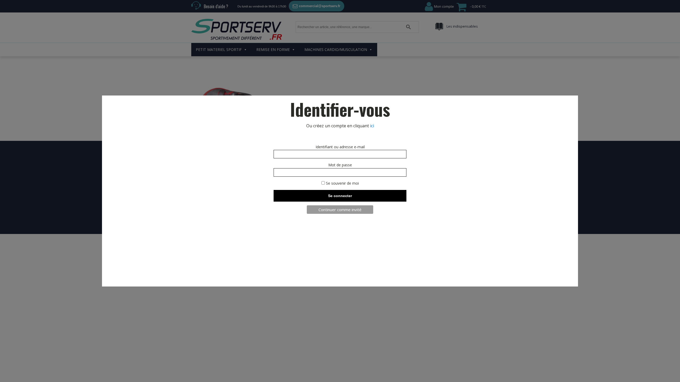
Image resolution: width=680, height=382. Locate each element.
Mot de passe (340, 164)
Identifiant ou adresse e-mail (340, 146)
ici (372, 126)
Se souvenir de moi (342, 183)
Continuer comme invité (340, 209)
